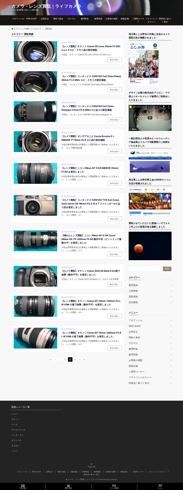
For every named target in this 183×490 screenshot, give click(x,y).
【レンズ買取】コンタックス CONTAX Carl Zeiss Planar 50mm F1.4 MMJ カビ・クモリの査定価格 (91, 78)
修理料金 (85, 18)
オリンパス (16, 440)
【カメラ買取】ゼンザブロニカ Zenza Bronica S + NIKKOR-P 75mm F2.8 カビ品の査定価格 (87, 138)
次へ (84, 359)
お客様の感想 (112, 18)
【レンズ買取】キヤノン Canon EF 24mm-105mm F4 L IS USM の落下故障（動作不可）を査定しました (91, 302)
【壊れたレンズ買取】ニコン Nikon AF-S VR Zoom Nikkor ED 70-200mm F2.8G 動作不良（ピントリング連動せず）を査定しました (91, 239)
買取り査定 (58, 18)
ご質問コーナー (138, 20)
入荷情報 (133, 290)
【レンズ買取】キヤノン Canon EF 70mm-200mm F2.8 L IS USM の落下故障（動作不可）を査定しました (91, 334)
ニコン (14, 414)
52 (75, 359)
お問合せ (45, 18)
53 (80, 359)
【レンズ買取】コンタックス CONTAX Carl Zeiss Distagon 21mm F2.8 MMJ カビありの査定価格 (87, 108)
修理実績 (98, 18)
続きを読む (114, 60)
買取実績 (71, 18)
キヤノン (15, 419)
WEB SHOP (31, 18)
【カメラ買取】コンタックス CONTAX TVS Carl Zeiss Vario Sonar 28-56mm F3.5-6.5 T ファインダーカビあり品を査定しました (90, 203)
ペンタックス (17, 435)
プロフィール (18, 18)
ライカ (14, 424)
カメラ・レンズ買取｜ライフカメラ (46, 6)
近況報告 (133, 302)
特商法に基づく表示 (165, 20)
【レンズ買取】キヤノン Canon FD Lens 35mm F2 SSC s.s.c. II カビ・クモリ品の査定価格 (90, 48)
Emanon (113, 479)
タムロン (15, 445)
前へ (50, 359)
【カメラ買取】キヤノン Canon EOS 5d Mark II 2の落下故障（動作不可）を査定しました (90, 272)
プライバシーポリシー (152, 20)
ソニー (14, 451)
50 (65, 359)
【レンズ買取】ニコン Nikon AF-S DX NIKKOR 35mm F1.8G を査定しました (89, 170)
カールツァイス (18, 429)
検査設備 (125, 18)
